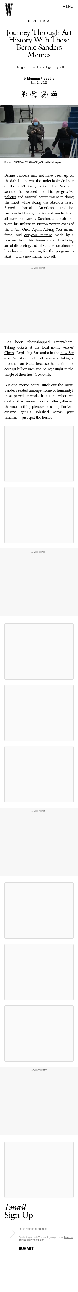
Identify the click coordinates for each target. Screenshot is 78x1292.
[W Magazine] (8, 9)
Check (9, 352)
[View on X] (39, 453)
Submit (26, 1247)
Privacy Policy (37, 1239)
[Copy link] (44, 94)
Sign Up (18, 1211)
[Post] (33, 94)
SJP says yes (48, 358)
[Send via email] (54, 94)
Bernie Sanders (16, 175)
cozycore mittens (38, 235)
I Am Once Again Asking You (36, 229)
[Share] (23, 94)
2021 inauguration (32, 186)
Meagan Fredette (41, 78)
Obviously (42, 374)
